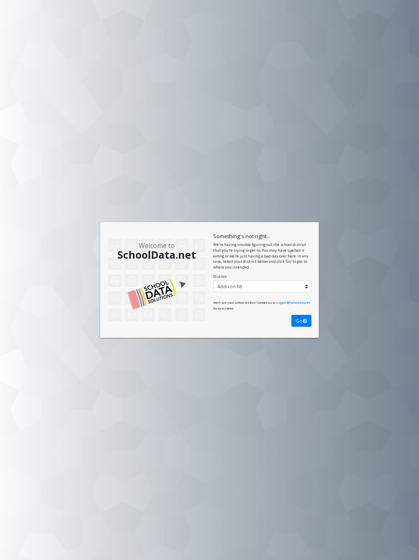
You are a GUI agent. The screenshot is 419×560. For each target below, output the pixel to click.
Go (298, 321)
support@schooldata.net (293, 302)
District (220, 276)
